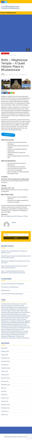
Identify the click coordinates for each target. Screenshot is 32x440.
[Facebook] (2, 93)
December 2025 (5, 358)
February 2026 (5, 351)
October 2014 (4, 411)
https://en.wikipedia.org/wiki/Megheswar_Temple (14, 216)
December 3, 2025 (14, 74)
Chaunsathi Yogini (22, 309)
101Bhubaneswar (15, 304)
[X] (5, 93)
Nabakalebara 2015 (18, 324)
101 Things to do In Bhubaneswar (9, 287)
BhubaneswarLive (5, 290)
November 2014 (5, 408)
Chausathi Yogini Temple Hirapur (9, 312)
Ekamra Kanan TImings (14, 319)
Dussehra (24, 314)
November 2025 (5, 361)
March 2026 (4, 348)
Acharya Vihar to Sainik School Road (14, 305)
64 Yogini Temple (5, 304)
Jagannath (27, 321)
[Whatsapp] (11, 93)
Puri (13, 327)
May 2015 (3, 388)
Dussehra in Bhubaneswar (15, 315)
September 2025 (5, 368)
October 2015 (4, 381)
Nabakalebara (9, 324)
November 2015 (5, 378)
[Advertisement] (16, 31)
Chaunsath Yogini (5, 310)
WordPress (14, 436)
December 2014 (5, 404)
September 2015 (5, 384)
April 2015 (3, 391)
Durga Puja (4, 314)
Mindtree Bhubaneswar (19, 322)
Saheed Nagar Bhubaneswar (16, 331)
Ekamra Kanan (26, 315)
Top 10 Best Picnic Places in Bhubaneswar (12, 293)
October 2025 (4, 364)
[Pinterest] (9, 93)
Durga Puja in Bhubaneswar (14, 314)
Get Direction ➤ (8, 134)
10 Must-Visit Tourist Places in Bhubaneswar (12, 283)
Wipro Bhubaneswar (24, 338)
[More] (14, 93)
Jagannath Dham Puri (6, 322)
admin (6, 74)
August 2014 (4, 414)
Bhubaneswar (4, 307)
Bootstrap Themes (23, 436)
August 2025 (4, 371)
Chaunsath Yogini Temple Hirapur (19, 310)
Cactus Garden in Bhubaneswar (9, 309)
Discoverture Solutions (24, 312)
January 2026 (4, 354)
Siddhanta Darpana (21, 332)
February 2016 (5, 374)
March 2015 (4, 394)
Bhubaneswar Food (14, 307)
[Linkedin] (7, 93)
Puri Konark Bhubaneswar (21, 327)
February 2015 (5, 398)
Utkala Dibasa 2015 (13, 338)
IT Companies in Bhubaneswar (16, 321)
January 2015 (4, 401)
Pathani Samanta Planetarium (16, 326)
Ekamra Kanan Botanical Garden (9, 317)
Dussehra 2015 (5, 315)
